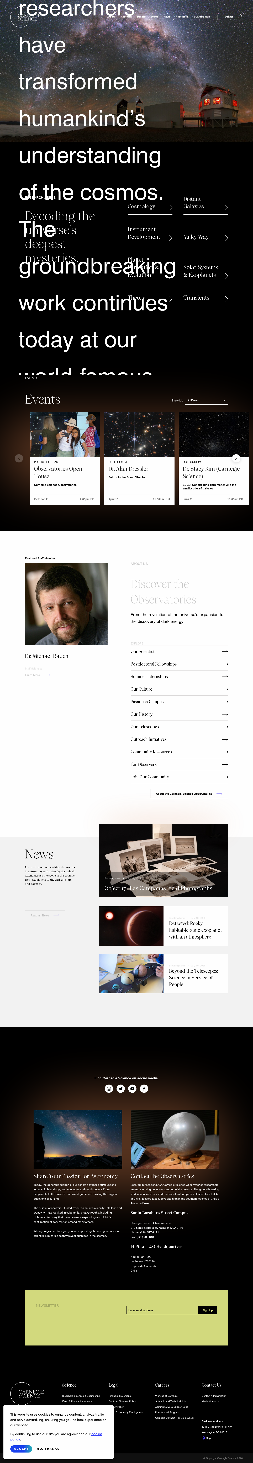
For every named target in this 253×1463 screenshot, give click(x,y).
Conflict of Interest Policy (122, 1401)
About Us (139, 559)
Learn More (32, 671)
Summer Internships (149, 676)
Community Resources (151, 751)
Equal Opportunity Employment (126, 1412)
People (141, 16)
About (111, 16)
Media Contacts (210, 1401)
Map (206, 1438)
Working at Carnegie (166, 1395)
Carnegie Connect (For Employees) (174, 1417)
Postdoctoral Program (167, 1412)
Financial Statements (120, 1395)
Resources (182, 16)
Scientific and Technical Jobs (171, 1401)
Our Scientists (143, 651)
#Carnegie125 (202, 16)
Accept (21, 1449)
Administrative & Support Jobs (171, 1406)
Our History (141, 714)
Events (154, 16)
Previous (19, 458)
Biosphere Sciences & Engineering (81, 1395)
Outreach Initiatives (149, 739)
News (167, 16)
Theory (136, 297)
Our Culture (141, 689)
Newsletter (47, 1301)
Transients (196, 297)
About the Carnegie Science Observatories (184, 793)
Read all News (40, 911)
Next (236, 458)
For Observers (144, 764)
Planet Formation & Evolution (143, 267)
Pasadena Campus (147, 701)
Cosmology (141, 206)
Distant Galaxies (193, 203)
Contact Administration (214, 1395)
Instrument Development (144, 233)
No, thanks (48, 1449)
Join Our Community (150, 776)
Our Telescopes (145, 726)
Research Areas (40, 197)
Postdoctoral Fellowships (154, 664)
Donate (229, 16)
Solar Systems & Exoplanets (200, 271)
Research (126, 16)
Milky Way (196, 237)
